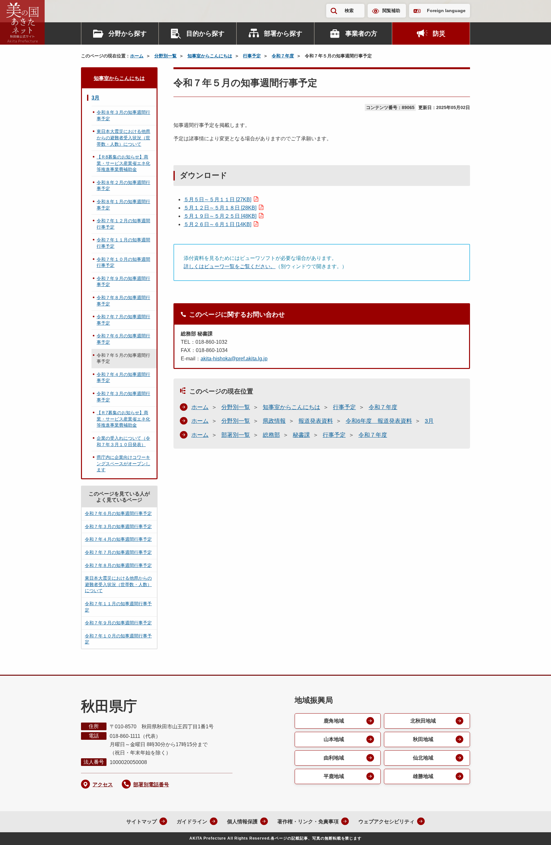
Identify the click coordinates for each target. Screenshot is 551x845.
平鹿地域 (334, 776)
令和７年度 (283, 55)
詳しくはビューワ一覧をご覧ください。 (230, 266)
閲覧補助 (391, 10)
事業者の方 (361, 33)
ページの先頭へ (533, 831)
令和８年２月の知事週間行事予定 (123, 185)
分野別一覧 (165, 55)
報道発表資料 (315, 421)
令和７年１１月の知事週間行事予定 (123, 243)
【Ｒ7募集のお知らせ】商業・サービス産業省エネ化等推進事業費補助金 (123, 419)
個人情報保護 (242, 821)
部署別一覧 (235, 435)
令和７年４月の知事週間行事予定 (123, 377)
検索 (349, 10)
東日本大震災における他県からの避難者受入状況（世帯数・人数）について (123, 137)
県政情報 (274, 421)
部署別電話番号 (151, 784)
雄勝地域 (423, 776)
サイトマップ (141, 821)
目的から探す (205, 33)
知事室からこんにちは (209, 55)
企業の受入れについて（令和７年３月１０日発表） (123, 441)
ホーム (136, 55)
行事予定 (252, 55)
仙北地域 (423, 757)
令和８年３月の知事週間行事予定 (123, 115)
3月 (429, 421)
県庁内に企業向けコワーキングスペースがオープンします (123, 463)
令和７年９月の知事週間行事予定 (123, 281)
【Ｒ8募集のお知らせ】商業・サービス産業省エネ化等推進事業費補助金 (123, 163)
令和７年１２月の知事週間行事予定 (123, 224)
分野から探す (127, 33)
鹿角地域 (334, 721)
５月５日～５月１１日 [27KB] (217, 199)
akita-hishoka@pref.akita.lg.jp (234, 358)
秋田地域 (423, 739)
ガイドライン (192, 821)
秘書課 (301, 435)
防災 (439, 33)
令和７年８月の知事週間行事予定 (123, 300)
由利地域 (334, 757)
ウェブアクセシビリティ (386, 821)
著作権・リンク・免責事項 (308, 821)
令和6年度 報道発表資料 (379, 421)
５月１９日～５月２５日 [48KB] (220, 216)
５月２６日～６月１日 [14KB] (217, 224)
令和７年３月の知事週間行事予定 (123, 396)
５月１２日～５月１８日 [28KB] (220, 207)
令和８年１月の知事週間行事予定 (123, 204)
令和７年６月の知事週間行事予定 (123, 339)
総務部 (271, 435)
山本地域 (334, 739)
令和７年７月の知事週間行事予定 (123, 320)
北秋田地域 (423, 721)
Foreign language (446, 10)
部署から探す (283, 33)
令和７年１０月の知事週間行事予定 (123, 262)
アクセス (102, 784)
